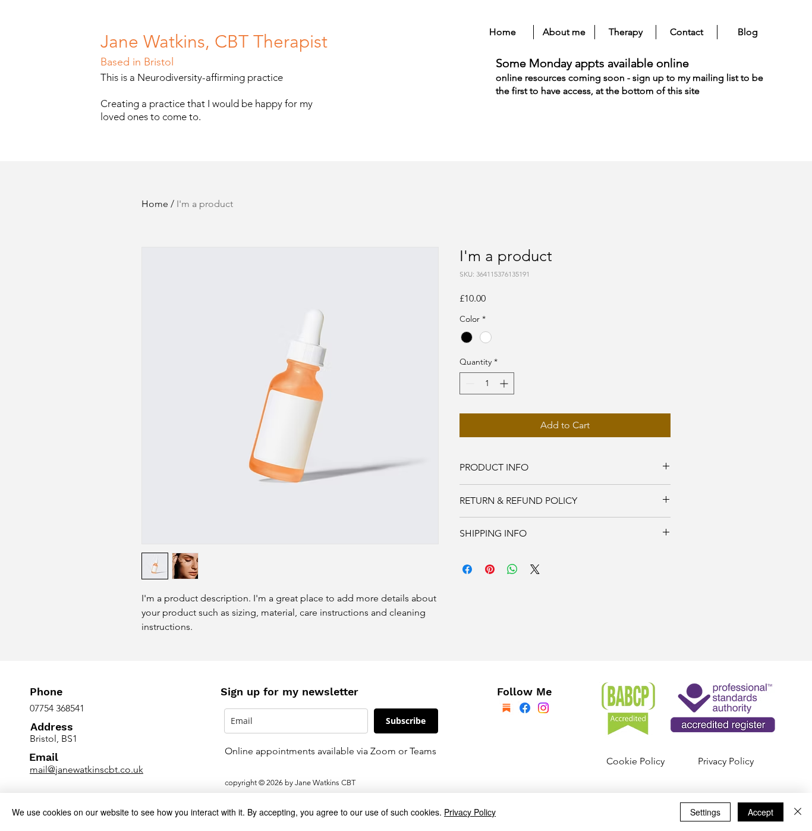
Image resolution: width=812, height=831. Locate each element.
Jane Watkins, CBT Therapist (214, 41)
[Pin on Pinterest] (490, 569)
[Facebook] (525, 708)
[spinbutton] (487, 383)
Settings (705, 812)
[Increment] (505, 383)
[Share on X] (535, 569)
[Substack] (506, 708)
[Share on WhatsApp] (512, 569)
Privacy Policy (726, 761)
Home (154, 203)
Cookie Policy (635, 761)
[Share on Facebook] (467, 569)
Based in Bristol (137, 61)
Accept (760, 812)
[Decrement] (468, 383)
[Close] (798, 811)
